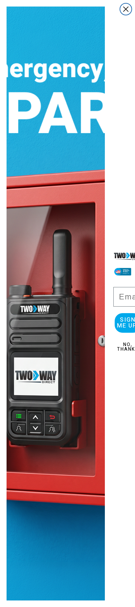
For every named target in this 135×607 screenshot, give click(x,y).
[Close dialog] (126, 9)
